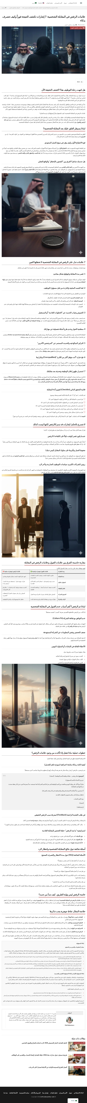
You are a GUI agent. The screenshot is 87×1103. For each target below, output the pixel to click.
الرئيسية (3, 7)
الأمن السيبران (63, 1093)
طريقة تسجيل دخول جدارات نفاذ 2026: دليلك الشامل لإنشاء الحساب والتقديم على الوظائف (39, 1055)
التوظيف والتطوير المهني (14, 7)
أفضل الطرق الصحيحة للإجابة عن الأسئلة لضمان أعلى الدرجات (48, 1067)
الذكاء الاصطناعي (72, 3)
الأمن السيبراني (58, 3)
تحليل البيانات (49, 3)
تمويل (65, 3)
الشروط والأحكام (36, 1093)
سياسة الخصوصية (24, 1093)
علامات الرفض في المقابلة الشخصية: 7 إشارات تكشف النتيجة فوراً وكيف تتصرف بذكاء (40, 7)
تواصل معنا (45, 1093)
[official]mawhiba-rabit (48, 1096)
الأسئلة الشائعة (13, 1093)
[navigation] (73, 1100)
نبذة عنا (6, 1093)
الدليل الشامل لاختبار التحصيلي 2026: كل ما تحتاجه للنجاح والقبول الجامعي (44, 1043)
